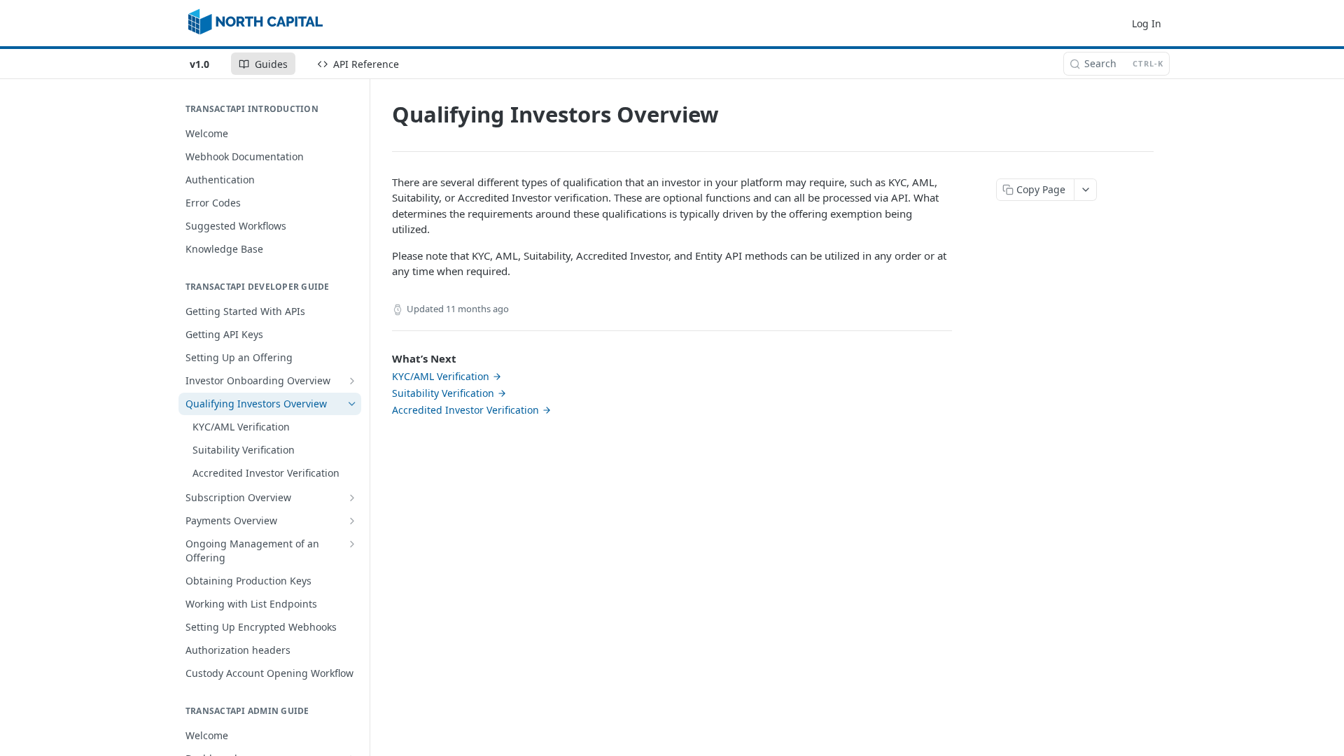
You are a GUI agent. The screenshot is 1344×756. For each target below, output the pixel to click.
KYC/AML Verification (440, 376)
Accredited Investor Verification (465, 409)
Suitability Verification (443, 393)
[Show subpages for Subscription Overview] (352, 497)
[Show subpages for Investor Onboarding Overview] (352, 380)
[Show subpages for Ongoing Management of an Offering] (352, 544)
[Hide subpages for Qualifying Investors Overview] (352, 404)
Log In (1146, 23)
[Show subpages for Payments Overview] (352, 520)
